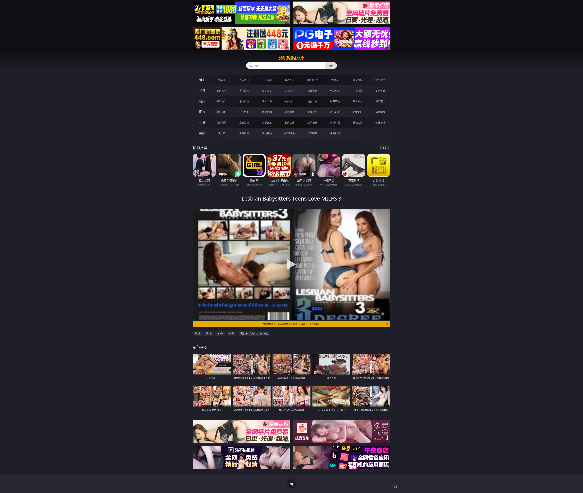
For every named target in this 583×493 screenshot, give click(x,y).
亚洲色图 (244, 112)
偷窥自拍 (221, 112)
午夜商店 (244, 133)
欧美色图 (267, 112)
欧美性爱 (289, 101)
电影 (202, 101)
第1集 (197, 333)
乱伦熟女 (358, 101)
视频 (202, 91)
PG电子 (221, 80)
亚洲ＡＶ (221, 90)
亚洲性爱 (221, 101)
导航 (202, 133)
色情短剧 (335, 133)
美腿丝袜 (312, 112)
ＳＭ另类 (380, 90)
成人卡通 (267, 101)
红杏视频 (312, 133)
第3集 (220, 333)
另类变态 (380, 101)
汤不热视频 (289, 133)
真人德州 (244, 80)
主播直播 (358, 90)
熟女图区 (358, 112)
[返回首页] (395, 486)
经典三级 (335, 101)
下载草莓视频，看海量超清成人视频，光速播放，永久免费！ (291, 324)
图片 (202, 112)
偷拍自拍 (244, 101)
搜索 (331, 65)
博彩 (202, 80)
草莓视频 (267, 133)
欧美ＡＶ (267, 90)
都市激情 (221, 122)
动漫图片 (289, 112)
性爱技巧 (380, 122)
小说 (202, 122)
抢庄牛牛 (380, 80)
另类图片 (380, 112)
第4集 (231, 333)
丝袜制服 (335, 90)
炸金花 (335, 80)
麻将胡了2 (312, 80)
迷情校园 (312, 122)
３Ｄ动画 (289, 90)
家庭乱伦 (244, 122)
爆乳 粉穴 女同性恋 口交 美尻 (254, 333)
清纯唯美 (335, 112)
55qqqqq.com (291, 58)
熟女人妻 (312, 90)
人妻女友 (267, 122)
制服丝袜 (312, 101)
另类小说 (335, 122)
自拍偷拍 (244, 90)
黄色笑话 (358, 122)
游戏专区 (289, 80)
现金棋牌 (358, 80)
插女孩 (221, 133)
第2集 (209, 333)
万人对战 (267, 80)
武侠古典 (289, 122)
